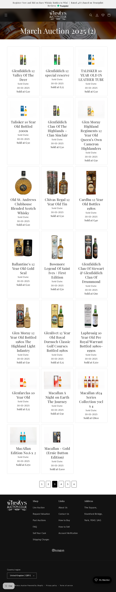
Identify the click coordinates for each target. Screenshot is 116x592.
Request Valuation (41, 514)
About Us (63, 507)
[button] (6, 15)
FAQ (35, 527)
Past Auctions (39, 520)
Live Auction (39, 507)
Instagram (58, 551)
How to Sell (64, 527)
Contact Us (64, 514)
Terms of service (66, 585)
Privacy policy (51, 585)
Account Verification (68, 533)
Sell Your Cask (39, 533)
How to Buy (64, 520)
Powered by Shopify (35, 585)
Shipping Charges (41, 539)
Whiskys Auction (20, 585)
